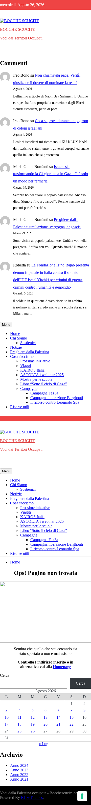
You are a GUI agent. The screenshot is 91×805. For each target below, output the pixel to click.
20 (45, 724)
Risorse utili (19, 407)
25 (19, 731)
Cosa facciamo (22, 356)
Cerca (4, 675)
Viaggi (25, 365)
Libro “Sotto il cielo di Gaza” (43, 384)
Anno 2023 (19, 770)
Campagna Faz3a (44, 393)
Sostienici (28, 343)
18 (19, 724)
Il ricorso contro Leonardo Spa (54, 402)
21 (58, 724)
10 (7, 717)
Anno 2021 (19, 779)
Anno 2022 (19, 774)
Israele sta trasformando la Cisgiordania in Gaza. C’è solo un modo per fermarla (50, 173)
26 (33, 731)
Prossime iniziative (35, 361)
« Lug (43, 744)
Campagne (28, 388)
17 (7, 724)
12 (33, 717)
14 (58, 717)
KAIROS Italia (32, 370)
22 (72, 724)
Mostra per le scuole (36, 379)
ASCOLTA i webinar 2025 (42, 375)
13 (45, 717)
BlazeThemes (32, 797)
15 (72, 717)
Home (15, 333)
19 (33, 724)
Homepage (62, 667)
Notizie (16, 347)
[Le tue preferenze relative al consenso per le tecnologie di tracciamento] (82, 796)
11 (19, 717)
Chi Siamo (18, 338)
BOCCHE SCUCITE (17, 29)
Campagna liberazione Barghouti (56, 398)
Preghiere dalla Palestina (29, 352)
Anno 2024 (19, 765)
